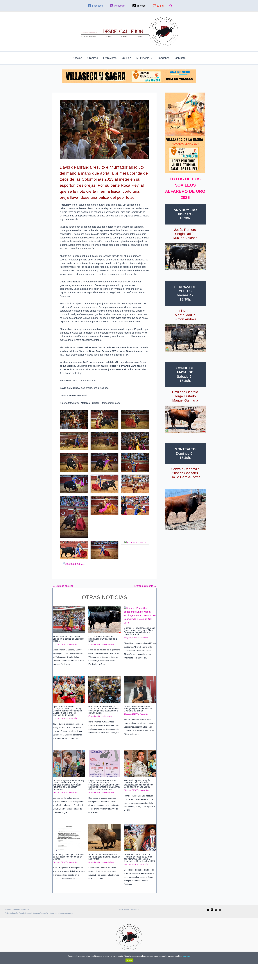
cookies (186, 956)
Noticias (77, 57)
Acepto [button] (129, 960)
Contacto (180, 57)
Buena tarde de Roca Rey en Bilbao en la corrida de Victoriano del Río (69, 639)
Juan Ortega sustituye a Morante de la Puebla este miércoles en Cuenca (68, 856)
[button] (171, 5)
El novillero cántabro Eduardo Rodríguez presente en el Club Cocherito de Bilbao (138, 708)
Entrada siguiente (145, 586)
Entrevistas (110, 57)
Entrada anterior (63, 586)
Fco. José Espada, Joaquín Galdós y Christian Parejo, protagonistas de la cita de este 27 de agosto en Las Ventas (138, 783)
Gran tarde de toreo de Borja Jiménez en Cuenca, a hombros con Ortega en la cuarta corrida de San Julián (103, 709)
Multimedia (142, 57)
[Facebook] (208, 909)
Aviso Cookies (124, 909)
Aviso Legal (135, 909)
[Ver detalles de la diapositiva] (185, 256)
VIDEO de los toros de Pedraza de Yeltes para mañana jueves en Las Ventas (104, 856)
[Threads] (212, 909)
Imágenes (163, 57)
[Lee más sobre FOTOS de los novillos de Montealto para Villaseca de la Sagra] (104, 619)
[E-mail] (220, 909)
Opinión (126, 57)
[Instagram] (216, 909)
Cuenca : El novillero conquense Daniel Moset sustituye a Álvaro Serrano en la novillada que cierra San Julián (139, 631)
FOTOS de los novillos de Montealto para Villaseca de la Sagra (102, 639)
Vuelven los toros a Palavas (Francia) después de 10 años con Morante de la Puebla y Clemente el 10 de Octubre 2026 (139, 857)
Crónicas (92, 57)
